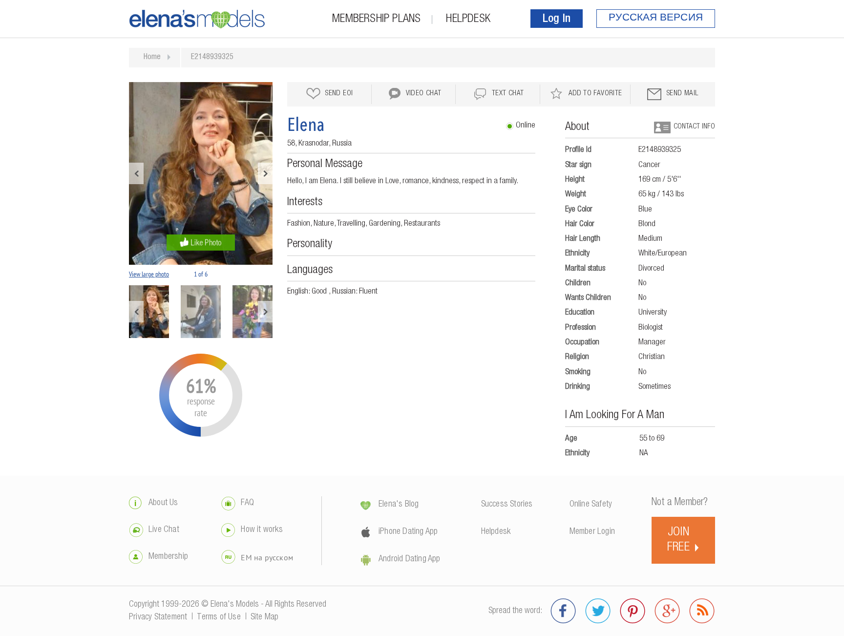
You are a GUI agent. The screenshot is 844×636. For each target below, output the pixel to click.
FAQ (247, 503)
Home (152, 58)
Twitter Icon (598, 611)
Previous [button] (136, 173)
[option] (201, 173)
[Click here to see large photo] (201, 173)
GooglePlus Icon (667, 611)
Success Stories (507, 504)
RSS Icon (702, 611)
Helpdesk (468, 19)
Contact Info (694, 126)
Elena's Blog (399, 504)
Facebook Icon (563, 611)
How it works (261, 530)
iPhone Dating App (408, 532)
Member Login (592, 532)
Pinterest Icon (633, 611)
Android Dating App (410, 559)
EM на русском (267, 557)
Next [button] (265, 173)
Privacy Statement (158, 617)
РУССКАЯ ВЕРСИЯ (656, 18)
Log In (556, 19)
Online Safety (591, 504)
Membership (168, 556)
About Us (163, 503)
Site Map (265, 617)
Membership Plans (376, 19)
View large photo (149, 274)
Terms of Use (218, 617)
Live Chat (163, 530)
